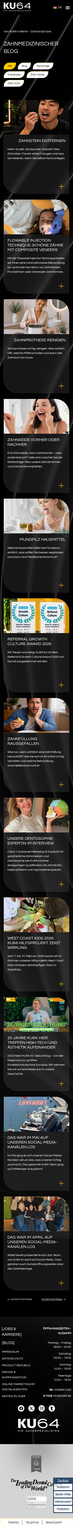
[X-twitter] (31, 1408)
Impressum (10, 1351)
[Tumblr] (52, 1408)
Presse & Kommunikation (14, 1375)
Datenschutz (12, 1358)
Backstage (43, 66)
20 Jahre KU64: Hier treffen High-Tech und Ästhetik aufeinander (32, 1043)
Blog (24, 66)
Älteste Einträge (52, 1299)
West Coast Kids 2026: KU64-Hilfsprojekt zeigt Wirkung (33, 943)
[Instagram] (42, 1408)
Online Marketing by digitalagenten (18, 1387)
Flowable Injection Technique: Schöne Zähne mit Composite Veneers (35, 245)
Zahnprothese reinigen (40, 340)
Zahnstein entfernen (42, 141)
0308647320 (62, 1389)
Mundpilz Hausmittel (43, 539)
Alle (10, 66)
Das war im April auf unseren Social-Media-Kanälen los (32, 1242)
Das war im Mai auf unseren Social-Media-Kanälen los (32, 1142)
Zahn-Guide (37, 74)
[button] (67, 7)
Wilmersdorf (63, 1501)
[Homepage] (17, 12)
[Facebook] (21, 1408)
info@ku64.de (62, 1395)
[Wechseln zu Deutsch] (57, 7)
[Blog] (8, 1343)
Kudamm (63, 1487)
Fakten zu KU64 (13, 1396)
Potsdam (63, 1509)
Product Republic (16, 1365)
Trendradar (14, 74)
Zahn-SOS (14, 83)
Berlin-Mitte (63, 1494)
